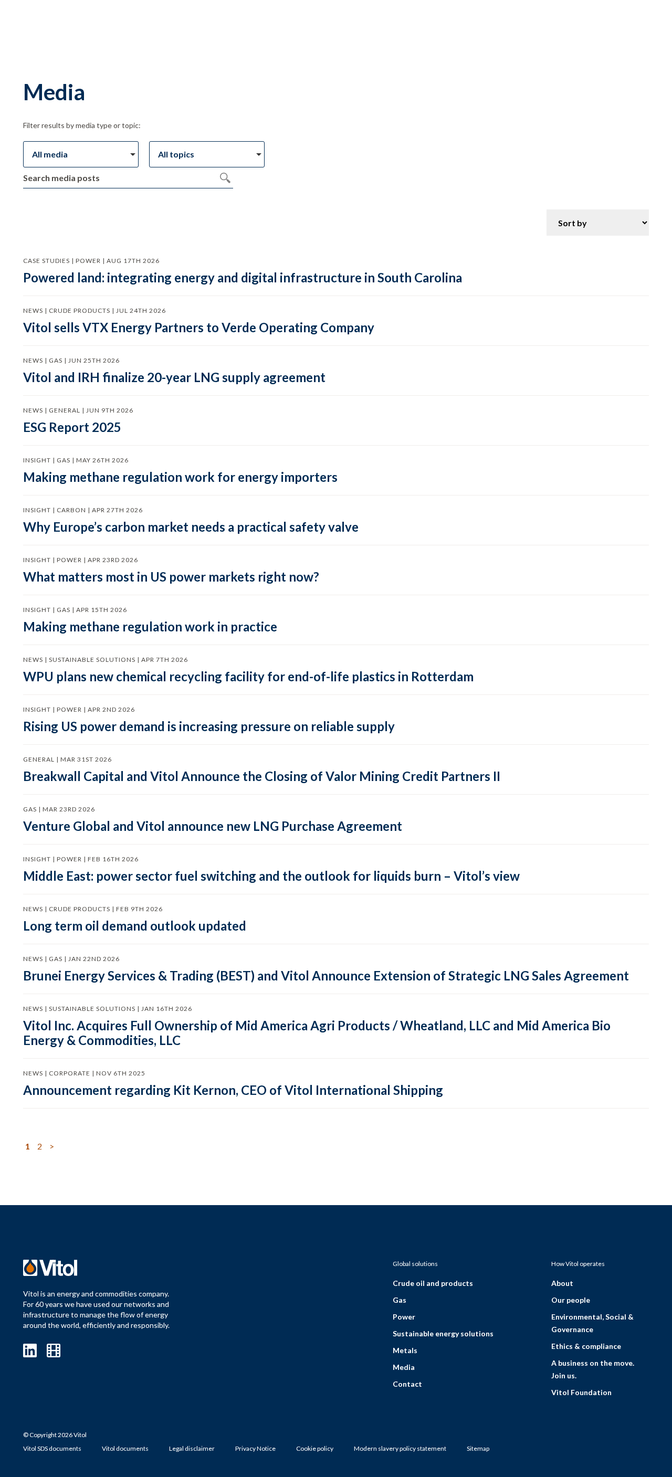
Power (404, 1316)
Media (404, 1367)
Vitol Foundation (581, 1392)
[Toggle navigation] (615, 25)
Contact (407, 1383)
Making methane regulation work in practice (150, 626)
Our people (570, 1299)
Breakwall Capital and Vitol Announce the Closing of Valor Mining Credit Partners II (261, 776)
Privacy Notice (255, 1448)
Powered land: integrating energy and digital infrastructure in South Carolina (242, 277)
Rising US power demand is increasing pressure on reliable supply (209, 726)
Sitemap (478, 1448)
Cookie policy (314, 1448)
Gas (399, 1299)
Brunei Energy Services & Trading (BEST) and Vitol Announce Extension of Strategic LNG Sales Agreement (326, 975)
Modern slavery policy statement (400, 1448)
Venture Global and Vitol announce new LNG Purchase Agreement (212, 826)
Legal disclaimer (192, 1448)
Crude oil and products (433, 1283)
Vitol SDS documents (52, 1448)
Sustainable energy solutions (443, 1333)
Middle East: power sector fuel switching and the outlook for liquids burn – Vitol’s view (271, 875)
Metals (405, 1350)
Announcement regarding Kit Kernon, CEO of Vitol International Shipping (233, 1090)
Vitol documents (125, 1448)
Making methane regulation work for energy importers (180, 476)
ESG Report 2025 (72, 427)
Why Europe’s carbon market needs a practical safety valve (191, 526)
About (562, 1283)
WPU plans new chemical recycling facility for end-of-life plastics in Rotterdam (248, 676)
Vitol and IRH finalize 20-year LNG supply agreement (174, 377)
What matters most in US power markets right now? (171, 576)
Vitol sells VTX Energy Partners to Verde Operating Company (198, 327)
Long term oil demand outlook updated (134, 925)
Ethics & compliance (586, 1346)
